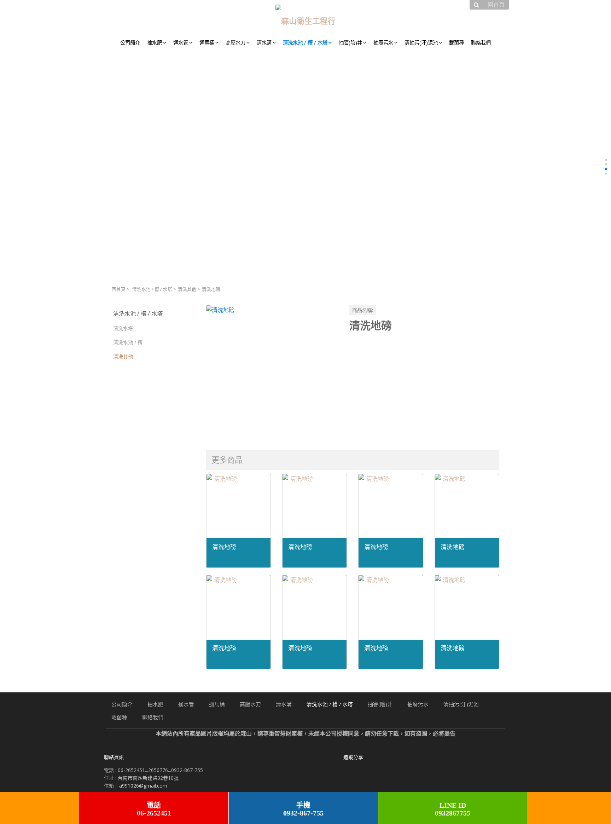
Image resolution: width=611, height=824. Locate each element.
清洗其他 (187, 289)
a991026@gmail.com (143, 785)
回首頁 (119, 289)
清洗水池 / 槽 (127, 342)
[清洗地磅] (272, 371)
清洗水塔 (123, 328)
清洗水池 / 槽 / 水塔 (152, 289)
